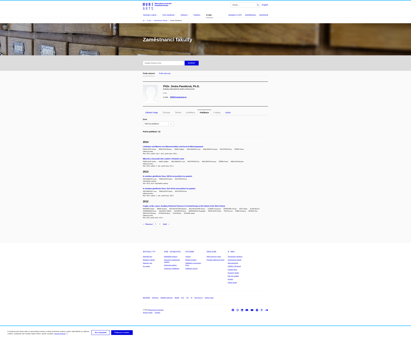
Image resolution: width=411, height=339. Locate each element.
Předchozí (149, 224)
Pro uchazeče (172, 252)
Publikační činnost (191, 268)
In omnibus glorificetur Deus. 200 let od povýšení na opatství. (167, 176)
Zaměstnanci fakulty (234, 260)
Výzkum (189, 252)
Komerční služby (233, 273)
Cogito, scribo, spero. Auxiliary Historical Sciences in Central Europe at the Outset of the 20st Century (184, 206)
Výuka (228, 113)
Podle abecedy (165, 73)
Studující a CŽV (235, 15)
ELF (182, 298)
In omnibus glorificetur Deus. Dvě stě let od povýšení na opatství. (169, 188)
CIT (187, 298)
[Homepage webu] (157, 6)
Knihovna (155, 298)
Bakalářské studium (170, 256)
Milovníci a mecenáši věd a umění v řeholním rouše (163, 159)
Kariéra (211, 252)
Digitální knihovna (167, 298)
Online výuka (209, 298)
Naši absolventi (233, 263)
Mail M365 (146, 298)
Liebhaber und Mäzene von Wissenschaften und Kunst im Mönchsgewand (173, 146)
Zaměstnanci (250, 15)
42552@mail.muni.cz (178, 97)
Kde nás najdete (233, 276)
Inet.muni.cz (198, 298)
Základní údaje (151, 113)
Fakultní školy (232, 269)
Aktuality (149, 252)
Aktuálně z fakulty (149, 260)
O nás (231, 252)
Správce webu (148, 312)
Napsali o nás (147, 263)
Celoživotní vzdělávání (171, 268)
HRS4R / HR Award (234, 266)
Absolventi (263, 15)
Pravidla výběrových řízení (215, 260)
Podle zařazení (149, 73)
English (265, 5)
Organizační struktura (235, 256)
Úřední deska (232, 282)
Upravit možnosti (60, 334)
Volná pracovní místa (214, 256)
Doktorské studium (170, 265)
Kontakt (230, 279)
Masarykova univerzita (155, 310)
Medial (177, 298)
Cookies (157, 312)
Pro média (146, 266)
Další (165, 224)
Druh (145, 119)
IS (191, 298)
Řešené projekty (190, 260)
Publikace (204, 113)
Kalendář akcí (147, 256)
